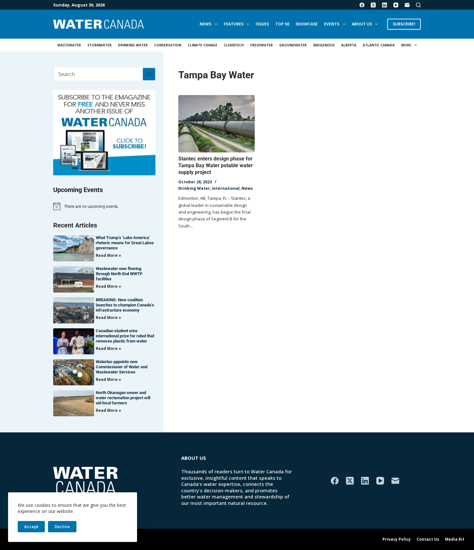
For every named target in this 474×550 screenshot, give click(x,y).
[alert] (104, 206)
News (205, 24)
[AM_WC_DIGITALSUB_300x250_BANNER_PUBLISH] (104, 132)
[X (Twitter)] (373, 5)
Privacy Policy (396, 539)
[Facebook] (362, 5)
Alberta (348, 45)
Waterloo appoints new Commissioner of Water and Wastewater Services (121, 366)
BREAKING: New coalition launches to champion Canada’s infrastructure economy (125, 305)
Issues (262, 24)
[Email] (407, 5)
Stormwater (99, 45)
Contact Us (428, 539)
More (406, 45)
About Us (362, 24)
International (226, 188)
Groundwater (293, 45)
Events (331, 24)
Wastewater (69, 45)
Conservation (167, 45)
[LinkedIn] (384, 5)
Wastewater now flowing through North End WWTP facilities (119, 273)
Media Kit (454, 539)
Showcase (307, 24)
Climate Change (202, 45)
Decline (62, 526)
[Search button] (149, 74)
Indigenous (324, 45)
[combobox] (98, 74)
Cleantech (234, 45)
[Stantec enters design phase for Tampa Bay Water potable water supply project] (216, 123)
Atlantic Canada (379, 45)
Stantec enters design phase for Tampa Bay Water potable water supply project (215, 165)
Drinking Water (133, 45)
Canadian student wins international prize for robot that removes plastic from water (125, 335)
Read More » (108, 255)
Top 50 (282, 24)
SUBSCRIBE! (404, 24)
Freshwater (261, 45)
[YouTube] (395, 5)
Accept (31, 526)
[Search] (418, 5)
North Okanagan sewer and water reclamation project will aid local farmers (123, 397)
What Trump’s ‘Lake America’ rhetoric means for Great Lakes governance (125, 242)
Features (233, 24)
